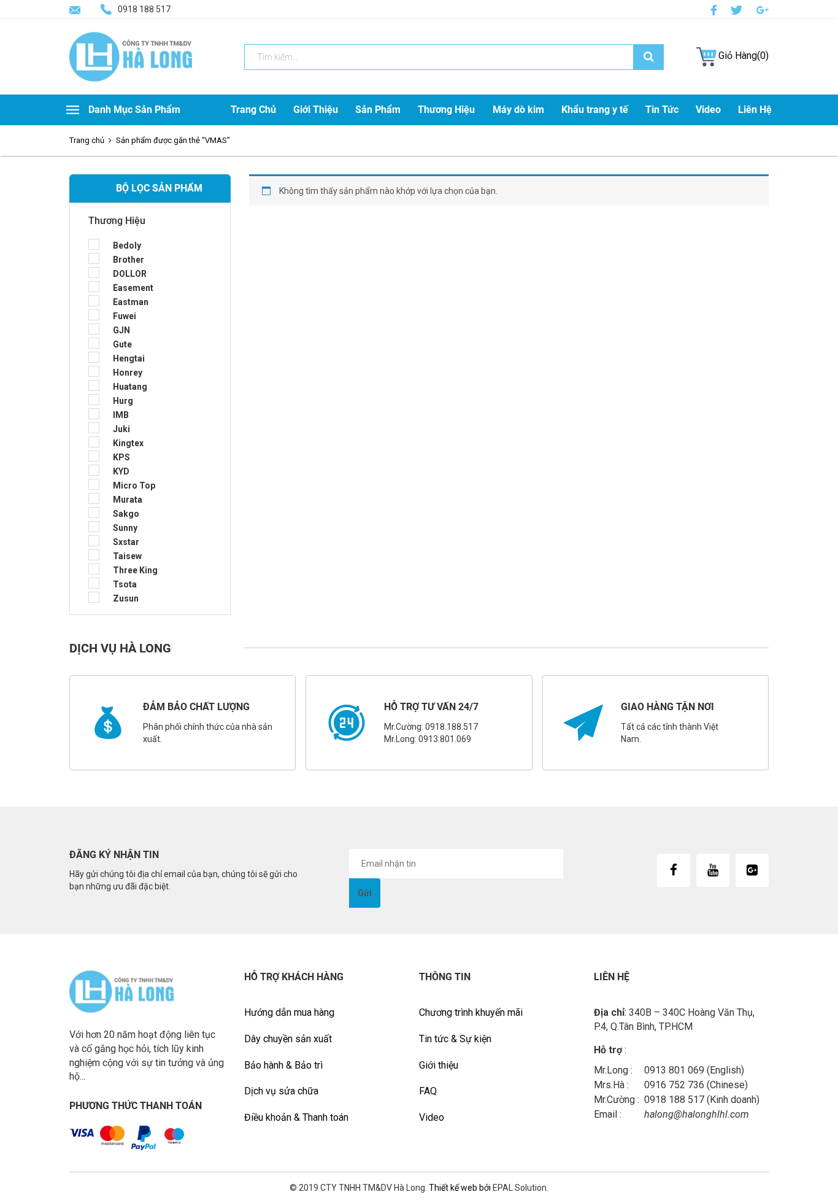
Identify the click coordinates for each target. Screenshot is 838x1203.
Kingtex (128, 443)
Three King (135, 570)
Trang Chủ (253, 109)
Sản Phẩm (378, 109)
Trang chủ (86, 140)
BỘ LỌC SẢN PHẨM (159, 188)
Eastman (130, 302)
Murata (127, 500)
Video (708, 109)
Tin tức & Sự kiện (455, 1039)
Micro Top (134, 485)
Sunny (125, 528)
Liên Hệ (755, 109)
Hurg (123, 401)
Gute (122, 344)
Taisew (127, 556)
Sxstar (126, 542)
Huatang (130, 387)
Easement (133, 288)
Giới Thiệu (315, 109)
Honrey (127, 372)
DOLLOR (130, 274)
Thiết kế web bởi (459, 1188)
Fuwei (124, 316)
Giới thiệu (438, 1065)
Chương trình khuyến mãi (471, 1012)
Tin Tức (661, 109)
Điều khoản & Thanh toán (296, 1117)
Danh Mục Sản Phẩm (134, 109)
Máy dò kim (518, 109)
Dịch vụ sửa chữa (281, 1091)
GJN (121, 330)
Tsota (125, 584)
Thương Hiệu (446, 109)
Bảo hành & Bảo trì (283, 1065)
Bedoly (127, 245)
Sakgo (126, 514)
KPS (121, 457)
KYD (121, 471)
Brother (128, 260)
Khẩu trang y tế (594, 109)
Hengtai (129, 358)
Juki (121, 429)
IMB (121, 415)
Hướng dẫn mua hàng (289, 1012)
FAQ (428, 1091)
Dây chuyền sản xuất (288, 1039)
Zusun (126, 598)
